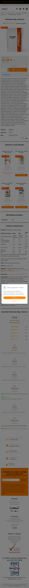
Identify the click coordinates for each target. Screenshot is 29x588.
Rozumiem (14, 297)
